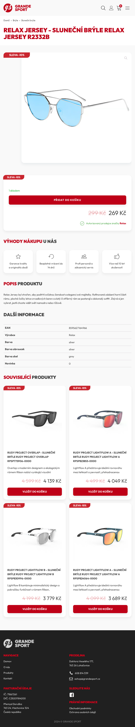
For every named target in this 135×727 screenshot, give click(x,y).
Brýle (15, 20)
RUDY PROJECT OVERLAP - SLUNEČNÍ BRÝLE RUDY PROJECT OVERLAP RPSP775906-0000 (31, 457)
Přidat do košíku (67, 200)
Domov (7, 661)
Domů (7, 20)
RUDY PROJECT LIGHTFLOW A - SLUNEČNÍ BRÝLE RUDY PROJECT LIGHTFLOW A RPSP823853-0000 (99, 457)
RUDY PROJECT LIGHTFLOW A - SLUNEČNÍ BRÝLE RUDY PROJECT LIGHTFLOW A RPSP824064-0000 (99, 574)
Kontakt (8, 678)
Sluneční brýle (28, 20)
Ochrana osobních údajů (82, 712)
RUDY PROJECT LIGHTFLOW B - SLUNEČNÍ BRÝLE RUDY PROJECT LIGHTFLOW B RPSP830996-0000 (33, 574)
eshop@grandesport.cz (87, 678)
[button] (126, 58)
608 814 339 (81, 673)
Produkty (8, 672)
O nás (7, 667)
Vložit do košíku (34, 491)
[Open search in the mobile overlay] (103, 8)
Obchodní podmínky (80, 708)
